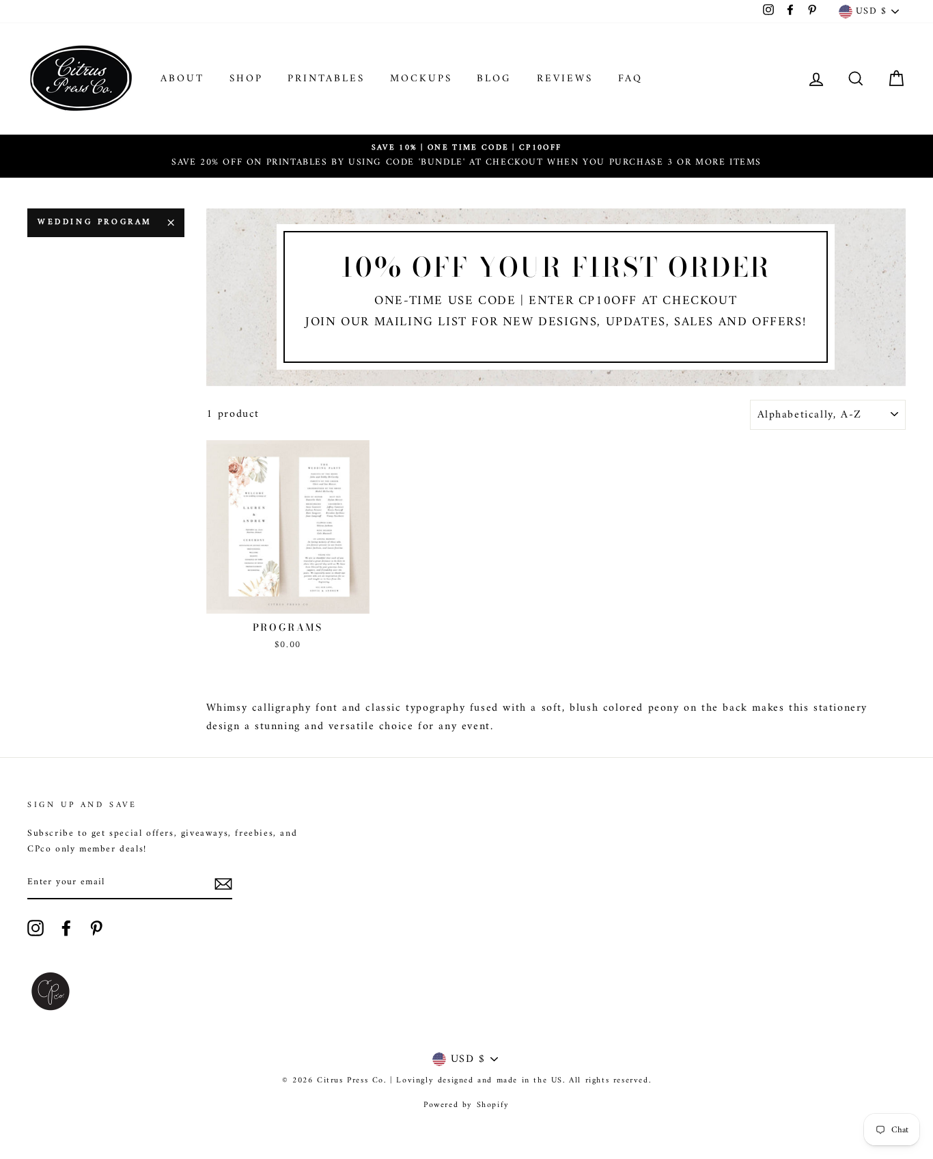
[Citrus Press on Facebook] (66, 928)
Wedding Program (95, 222)
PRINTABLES (326, 79)
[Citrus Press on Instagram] (35, 928)
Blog (494, 79)
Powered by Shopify (466, 1105)
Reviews (565, 79)
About (182, 79)
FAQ (630, 79)
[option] (466, 156)
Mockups (421, 79)
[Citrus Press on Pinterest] (96, 928)
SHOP (246, 79)
